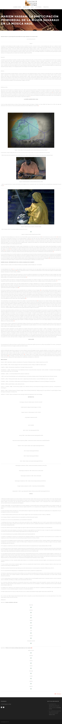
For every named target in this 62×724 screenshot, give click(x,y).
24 (8, 355)
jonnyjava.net (4, 721)
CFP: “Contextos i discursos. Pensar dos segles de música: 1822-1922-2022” (55, 712)
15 (16, 270)
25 (31, 647)
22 (14, 320)
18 (18, 287)
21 (37, 300)
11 (4, 250)
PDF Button (58, 693)
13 (49, 258)
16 (26, 277)
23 (24, 354)
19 (40, 290)
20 (25, 298)
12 (53, 251)
